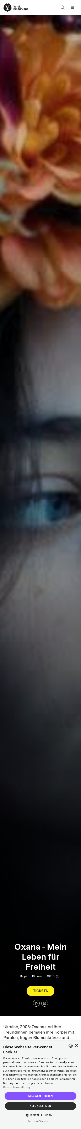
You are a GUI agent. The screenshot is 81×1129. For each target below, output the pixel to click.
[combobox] (71, 1046)
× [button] (76, 1045)
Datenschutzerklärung (16, 1087)
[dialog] (40, 1084)
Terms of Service (38, 1121)
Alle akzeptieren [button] (40, 1096)
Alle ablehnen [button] (40, 1106)
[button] (41, 1115)
